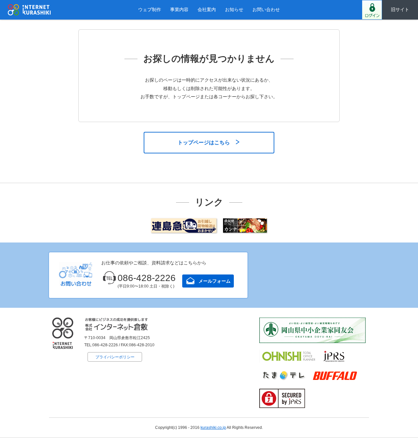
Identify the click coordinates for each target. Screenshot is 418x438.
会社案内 (207, 9)
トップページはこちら (204, 142)
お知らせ (234, 9)
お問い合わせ (266, 9)
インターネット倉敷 (29, 10)
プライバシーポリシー (115, 357)
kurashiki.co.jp (213, 427)
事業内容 (179, 9)
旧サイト (400, 9)
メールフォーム (215, 281)
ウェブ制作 (149, 9)
